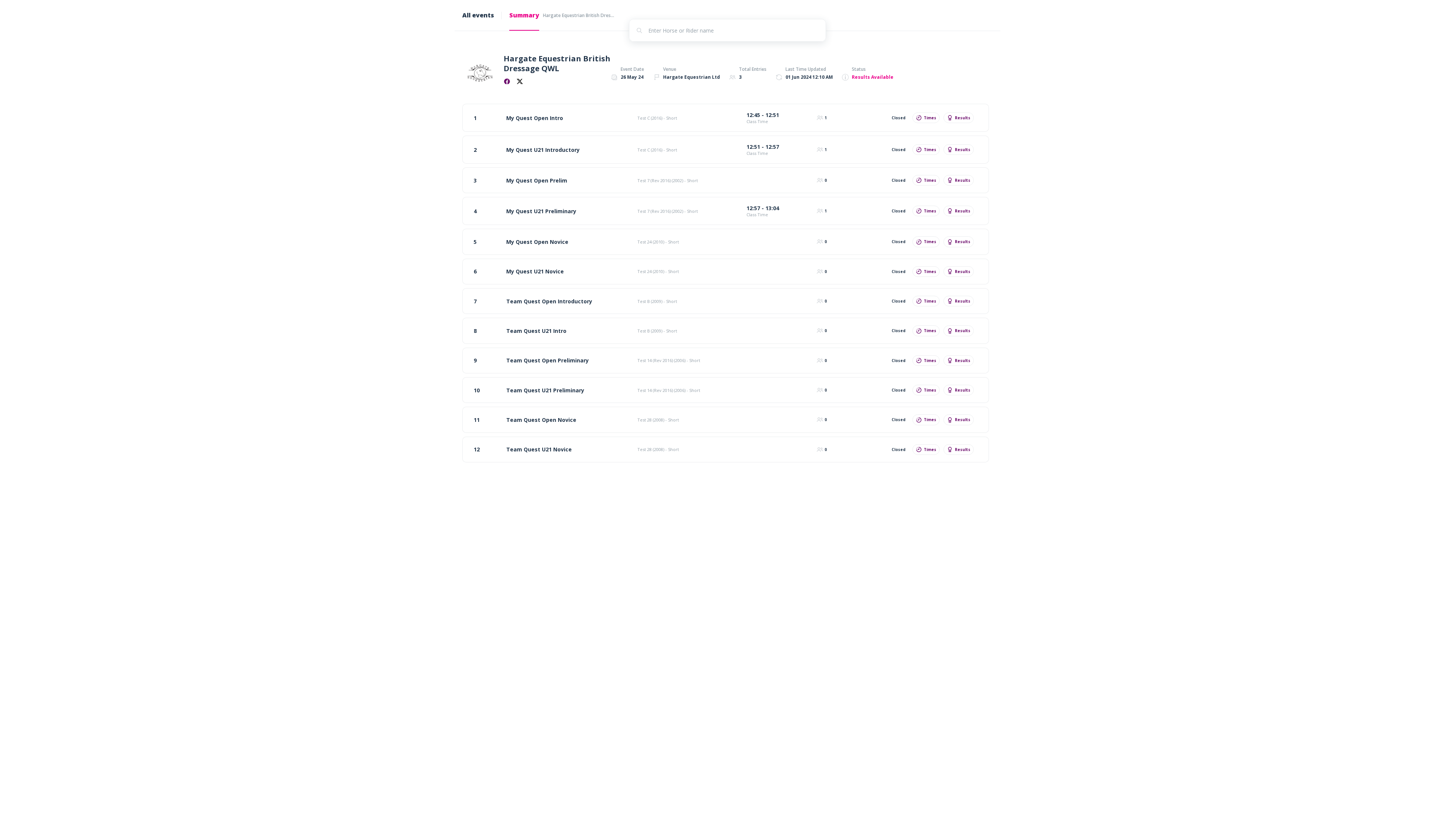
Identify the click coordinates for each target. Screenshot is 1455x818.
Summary (524, 15)
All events (478, 15)
